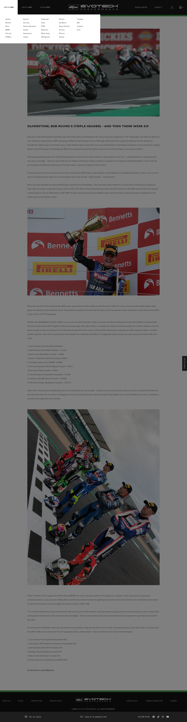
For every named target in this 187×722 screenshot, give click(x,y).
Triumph (80, 19)
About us (6, 701)
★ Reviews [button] (184, 363)
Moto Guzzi (45, 33)
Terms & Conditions (154, 701)
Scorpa (62, 30)
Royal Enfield (64, 26)
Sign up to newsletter (95, 717)
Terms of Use (36, 701)
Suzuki (61, 37)
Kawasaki (45, 19)
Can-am (8, 33)
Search (158, 7)
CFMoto (8, 37)
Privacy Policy (56, 701)
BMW (7, 30)
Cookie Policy (132, 701)
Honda (25, 30)
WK (78, 23)
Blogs (20, 701)
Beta (7, 26)
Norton (62, 19)
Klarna (174, 701)
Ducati (25, 19)
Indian (25, 37)
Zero (79, 30)
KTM (43, 26)
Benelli (8, 23)
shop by (9, 7)
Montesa (44, 30)
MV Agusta (45, 37)
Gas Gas (26, 23)
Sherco (62, 33)
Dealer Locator (141, 7)
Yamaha (80, 26)
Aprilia (8, 19)
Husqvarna (27, 33)
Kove (43, 23)
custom (45, 7)
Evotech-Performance (87, 709)
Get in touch (35, 717)
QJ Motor (62, 23)
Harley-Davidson (29, 26)
